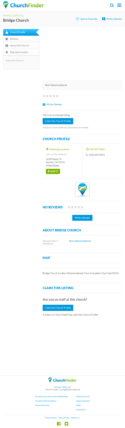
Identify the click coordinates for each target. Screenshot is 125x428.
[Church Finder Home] (62, 384)
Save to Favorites (88, 19)
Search (112, 5)
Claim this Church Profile (58, 121)
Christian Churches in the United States (51, 396)
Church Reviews (83, 401)
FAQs (78, 405)
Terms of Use (64, 417)
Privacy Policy (51, 417)
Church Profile (17, 32)
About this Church (19, 45)
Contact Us (81, 409)
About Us (75, 417)
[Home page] (23, 5)
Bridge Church (16, 20)
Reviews (14, 38)
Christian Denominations (45, 401)
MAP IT (54, 171)
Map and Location (19, 52)
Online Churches (42, 405)
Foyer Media (61, 387)
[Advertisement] (82, 51)
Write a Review (114, 19)
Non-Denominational (80, 241)
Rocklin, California (13, 15)
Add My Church (83, 396)
